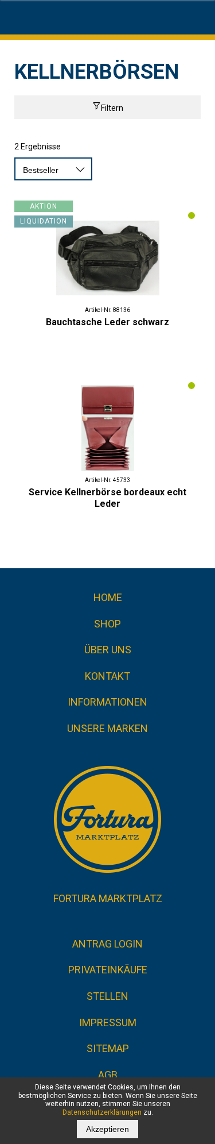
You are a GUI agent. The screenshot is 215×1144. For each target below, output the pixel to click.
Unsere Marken (107, 728)
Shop (107, 624)
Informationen (107, 702)
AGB (108, 1075)
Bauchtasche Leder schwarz (107, 322)
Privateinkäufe (107, 970)
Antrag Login (107, 944)
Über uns (107, 650)
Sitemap (108, 1048)
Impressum (107, 1022)
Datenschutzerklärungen (102, 1112)
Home (107, 597)
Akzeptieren (107, 1129)
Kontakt (107, 676)
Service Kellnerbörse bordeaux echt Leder (107, 498)
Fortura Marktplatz (107, 898)
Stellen (107, 996)
